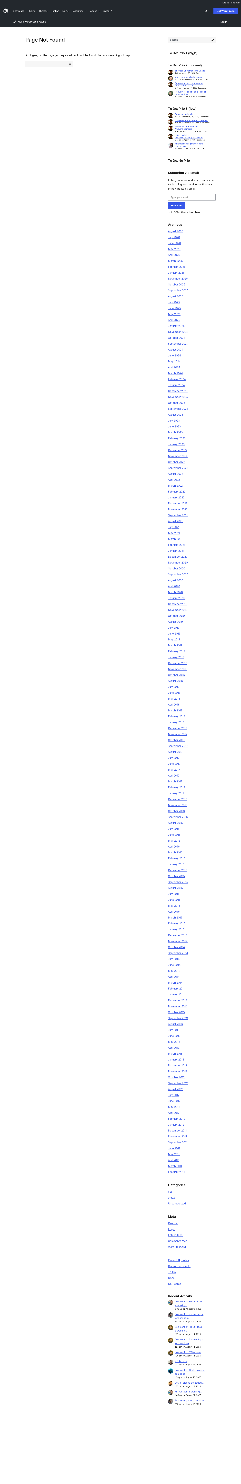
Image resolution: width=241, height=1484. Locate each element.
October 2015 (176, 876)
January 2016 (176, 864)
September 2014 (178, 953)
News (16, 1434)
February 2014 (176, 988)
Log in (171, 1229)
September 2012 (178, 1083)
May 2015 (174, 905)
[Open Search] (205, 11)
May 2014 (174, 970)
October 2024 (176, 337)
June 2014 (174, 964)
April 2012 (174, 1112)
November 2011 (177, 1136)
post (170, 1191)
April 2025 (174, 320)
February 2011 (176, 1172)
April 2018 (174, 704)
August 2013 (175, 1024)
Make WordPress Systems (32, 21)
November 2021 (177, 509)
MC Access (181, 1361)
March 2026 (175, 260)
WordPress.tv (109, 1444)
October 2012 (176, 1077)
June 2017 (174, 763)
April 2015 (174, 911)
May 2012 (174, 1106)
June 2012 (174, 1101)
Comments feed (177, 1241)
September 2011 (177, 1142)
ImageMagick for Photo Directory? (191, 120)
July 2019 (174, 627)
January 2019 (176, 657)
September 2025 (178, 290)
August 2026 (175, 231)
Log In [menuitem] (225, 2)
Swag (148, 1444)
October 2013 (176, 1012)
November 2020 (178, 562)
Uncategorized (177, 1203)
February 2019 (176, 651)
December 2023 (178, 391)
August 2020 (175, 580)
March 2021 (175, 539)
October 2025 (176, 284)
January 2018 (176, 722)
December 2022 (177, 450)
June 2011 (174, 1148)
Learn (103, 1429)
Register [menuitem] (235, 2)
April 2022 (174, 479)
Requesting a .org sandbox (189, 1400)
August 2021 (175, 521)
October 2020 (176, 568)
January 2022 (176, 497)
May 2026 (174, 249)
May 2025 (174, 314)
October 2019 (176, 615)
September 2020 (178, 574)
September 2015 (178, 882)
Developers (106, 1439)
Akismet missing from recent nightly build (189, 144)
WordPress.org (177, 1246)
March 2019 (175, 645)
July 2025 (174, 302)
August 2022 (175, 473)
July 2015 (174, 893)
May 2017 (174, 769)
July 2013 (174, 1030)
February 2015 (176, 923)
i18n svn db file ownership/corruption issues (189, 136)
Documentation (108, 1434)
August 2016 (175, 822)
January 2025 (176, 326)
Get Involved (151, 1429)
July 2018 (174, 686)
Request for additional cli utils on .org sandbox (190, 93)
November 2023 (178, 397)
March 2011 (175, 1166)
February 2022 (176, 491)
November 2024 (178, 331)
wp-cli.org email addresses (188, 77)
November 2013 (177, 1006)
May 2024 (174, 361)
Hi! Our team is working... (188, 1391)
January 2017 (176, 793)
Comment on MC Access (188, 1352)
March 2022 (175, 485)
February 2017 (176, 787)
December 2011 (177, 1130)
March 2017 (175, 781)
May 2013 (174, 1041)
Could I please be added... (189, 1382)
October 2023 (176, 402)
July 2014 (174, 959)
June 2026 (174, 243)
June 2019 (174, 633)
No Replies (174, 1283)
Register (173, 1223)
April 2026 (174, 255)
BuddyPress (195, 1444)
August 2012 (175, 1089)
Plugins (60, 1439)
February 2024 (177, 379)
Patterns (61, 1444)
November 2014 (178, 941)
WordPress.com (197, 1429)
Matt (191, 1434)
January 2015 (176, 929)
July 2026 (174, 237)
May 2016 (174, 840)
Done (171, 1278)
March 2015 (175, 917)
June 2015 (174, 899)
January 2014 (176, 994)
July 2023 (174, 420)
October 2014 (176, 947)
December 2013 (177, 1000)
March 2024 (175, 373)
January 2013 (176, 1059)
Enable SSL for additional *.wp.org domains (187, 127)
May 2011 (174, 1154)
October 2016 (176, 811)
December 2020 (178, 556)
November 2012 (177, 1071)
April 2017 (174, 775)
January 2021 (176, 550)
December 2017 (177, 728)
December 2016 (177, 799)
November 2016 (177, 805)
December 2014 (177, 935)
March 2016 (175, 852)
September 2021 (178, 515)
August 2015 (175, 888)
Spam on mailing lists (185, 114)
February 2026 (177, 266)
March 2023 (175, 432)
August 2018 (175, 681)
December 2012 (177, 1065)
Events (147, 1434)
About (16, 1429)
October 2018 (176, 675)
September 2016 (178, 817)
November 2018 (177, 669)
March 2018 (175, 710)
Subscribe (176, 205)
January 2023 (176, 444)
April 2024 (174, 367)
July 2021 (173, 527)
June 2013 (174, 1035)
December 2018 (177, 663)
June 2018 (174, 692)
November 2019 (177, 610)
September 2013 (178, 1018)
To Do (172, 1272)
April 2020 (174, 586)
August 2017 (175, 752)
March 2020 (175, 592)
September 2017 (178, 746)
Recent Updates (178, 1260)
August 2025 (175, 296)
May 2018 (174, 698)
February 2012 (176, 1118)
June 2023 (174, 426)
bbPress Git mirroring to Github (190, 71)
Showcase (62, 1429)
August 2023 (175, 414)
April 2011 (173, 1160)
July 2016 (174, 828)
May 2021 (174, 533)
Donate (149, 1439)
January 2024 (176, 385)
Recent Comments (179, 1266)
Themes (61, 1434)
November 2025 (178, 278)
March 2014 (175, 982)
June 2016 (174, 834)
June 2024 (174, 355)
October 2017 (176, 740)
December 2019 (177, 604)
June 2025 (174, 308)
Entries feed (175, 1235)
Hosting (17, 1439)
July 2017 (173, 757)
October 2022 (176, 462)
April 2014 (174, 976)
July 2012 (173, 1095)
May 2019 (174, 639)
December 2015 (177, 870)
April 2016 (174, 846)
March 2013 (175, 1053)
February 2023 (177, 438)
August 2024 (175, 349)
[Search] (212, 40)
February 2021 (176, 544)
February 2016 (176, 858)
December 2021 (177, 503)
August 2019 (175, 621)
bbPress (193, 1439)
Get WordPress (226, 11)
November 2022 (178, 456)
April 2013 (174, 1047)
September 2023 (178, 408)
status (171, 1197)
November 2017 (177, 734)
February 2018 (176, 716)
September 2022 (178, 468)
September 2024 (178, 343)
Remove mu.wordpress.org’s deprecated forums (189, 84)
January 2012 (176, 1124)
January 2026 (176, 272)
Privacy (17, 1444)
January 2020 (176, 598)
